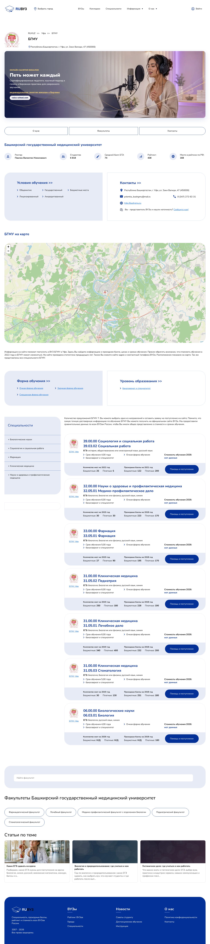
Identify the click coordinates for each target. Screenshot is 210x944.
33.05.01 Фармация (99, 536)
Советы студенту (124, 917)
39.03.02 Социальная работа (107, 446)
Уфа (43, 33)
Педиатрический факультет (170, 812)
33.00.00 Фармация (99, 531)
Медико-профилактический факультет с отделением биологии (114, 812)
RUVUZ (31, 33)
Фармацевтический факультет (24, 812)
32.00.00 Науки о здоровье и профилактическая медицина (132, 486)
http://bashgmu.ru (132, 203)
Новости (123, 909)
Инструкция (122, 926)
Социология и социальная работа (27, 448)
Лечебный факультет (61, 812)
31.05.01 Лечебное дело (103, 625)
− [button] (8, 251)
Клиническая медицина (22, 466)
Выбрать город (45, 8)
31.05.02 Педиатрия (99, 580)
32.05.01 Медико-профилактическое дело (118, 491)
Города (70, 921)
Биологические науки (21, 439)
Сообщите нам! (181, 209)
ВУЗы (81, 8)
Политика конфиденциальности (181, 917)
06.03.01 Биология (98, 715)
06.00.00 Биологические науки (108, 710)
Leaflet (202, 341)
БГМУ (55, 33)
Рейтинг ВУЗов (75, 917)
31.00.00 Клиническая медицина (110, 576)
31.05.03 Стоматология (102, 670)
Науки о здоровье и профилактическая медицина (30, 476)
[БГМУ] (105, 293)
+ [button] (8, 246)
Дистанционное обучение (129, 921)
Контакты (169, 921)
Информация (133, 8)
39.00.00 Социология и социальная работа (118, 441)
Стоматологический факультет (24, 822)
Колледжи (95, 8)
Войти (199, 8)
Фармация (15, 457)
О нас (151, 8)
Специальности (113, 8)
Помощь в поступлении (182, 469)
